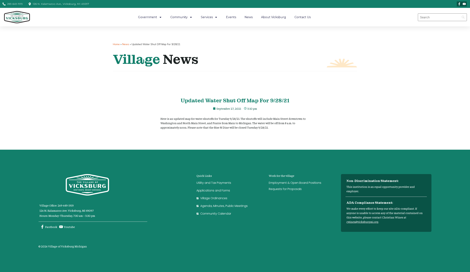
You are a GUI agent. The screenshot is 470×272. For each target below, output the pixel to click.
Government (147, 17)
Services (207, 17)
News (249, 17)
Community (179, 17)
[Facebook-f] (459, 3)
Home (116, 44)
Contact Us (302, 17)
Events (231, 17)
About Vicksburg (273, 17)
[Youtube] (464, 3)
